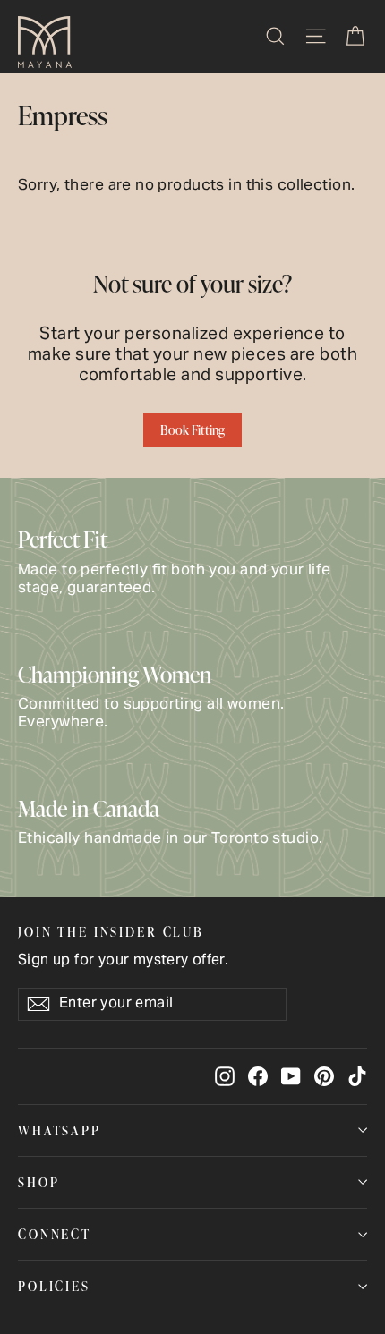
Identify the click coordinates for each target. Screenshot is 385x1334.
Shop (38, 1182)
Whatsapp (59, 1130)
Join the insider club (111, 930)
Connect (54, 1234)
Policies (54, 1286)
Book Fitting (192, 429)
